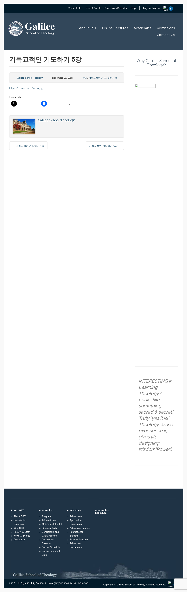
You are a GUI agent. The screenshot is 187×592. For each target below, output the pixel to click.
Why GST (19, 528)
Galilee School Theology (30, 77)
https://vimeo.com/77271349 (26, 88)
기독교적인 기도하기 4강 (28, 145)
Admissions (166, 28)
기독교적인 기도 (97, 77)
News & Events (93, 8)
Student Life (74, 8)
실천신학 (112, 77)
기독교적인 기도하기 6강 (105, 145)
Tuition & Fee (49, 520)
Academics (142, 28)
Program (46, 516)
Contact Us (166, 35)
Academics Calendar (115, 8)
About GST (88, 28)
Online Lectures (115, 28)
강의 (84, 77)
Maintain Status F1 (52, 524)
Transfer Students (79, 539)
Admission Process (80, 528)
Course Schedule (51, 547)
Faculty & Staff (22, 531)
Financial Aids (49, 528)
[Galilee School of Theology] (32, 40)
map (133, 8)
